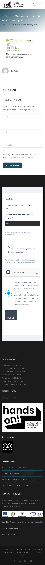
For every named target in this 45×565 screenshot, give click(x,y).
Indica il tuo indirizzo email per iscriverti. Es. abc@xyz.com (18, 234)
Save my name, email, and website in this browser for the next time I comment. (19, 156)
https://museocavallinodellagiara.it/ (18, 485)
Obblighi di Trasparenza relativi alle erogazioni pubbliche (22, 522)
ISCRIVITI (11, 318)
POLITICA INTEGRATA (10, 535)
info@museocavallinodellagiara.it (17, 479)
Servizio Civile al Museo (10, 528)
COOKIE (5, 391)
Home (4, 25)
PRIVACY (12, 391)
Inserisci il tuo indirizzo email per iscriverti (19, 216)
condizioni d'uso (23, 305)
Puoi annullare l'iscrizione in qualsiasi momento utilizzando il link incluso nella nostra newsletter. (20, 261)
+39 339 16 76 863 (12, 473)
